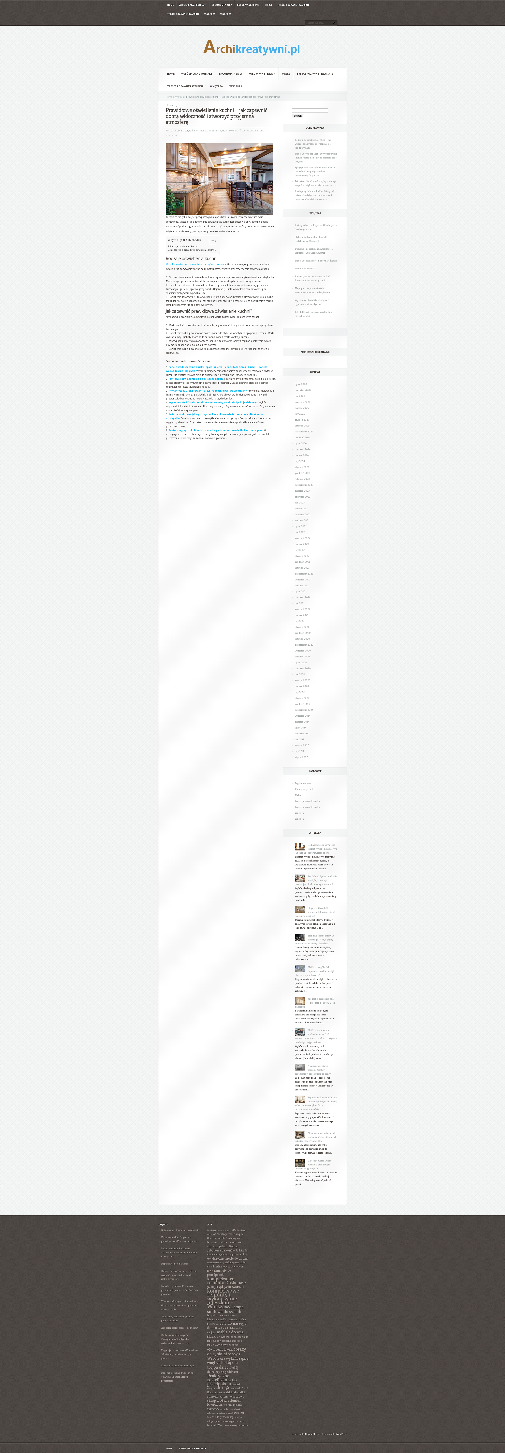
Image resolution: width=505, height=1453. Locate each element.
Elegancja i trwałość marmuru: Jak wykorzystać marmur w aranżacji (315, 912)
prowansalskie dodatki (229, 1392)
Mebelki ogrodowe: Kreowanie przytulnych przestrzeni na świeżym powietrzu (179, 1290)
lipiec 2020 (301, 662)
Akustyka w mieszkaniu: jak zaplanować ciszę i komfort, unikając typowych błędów (316, 1137)
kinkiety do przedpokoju (219, 1272)
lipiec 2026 (301, 384)
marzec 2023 (302, 508)
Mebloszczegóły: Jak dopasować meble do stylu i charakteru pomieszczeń (315, 971)
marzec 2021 (301, 615)
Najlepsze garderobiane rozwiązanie (180, 1230)
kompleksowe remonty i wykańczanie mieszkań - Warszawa (223, 1298)
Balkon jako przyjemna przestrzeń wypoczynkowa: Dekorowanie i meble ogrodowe (178, 1275)
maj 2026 (300, 396)
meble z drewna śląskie (225, 1334)
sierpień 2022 (302, 520)
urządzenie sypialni (226, 1413)
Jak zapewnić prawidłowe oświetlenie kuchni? (193, 250)
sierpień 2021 (302, 585)
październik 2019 (304, 710)
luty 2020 (300, 692)
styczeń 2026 (302, 419)
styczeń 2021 (302, 627)
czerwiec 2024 (302, 449)
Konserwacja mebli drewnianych (177, 1365)
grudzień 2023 (302, 473)
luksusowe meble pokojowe (222, 1319)
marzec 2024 (302, 455)
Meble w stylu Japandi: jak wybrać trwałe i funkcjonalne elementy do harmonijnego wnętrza (316, 157)
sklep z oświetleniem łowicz (225, 1402)
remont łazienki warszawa (225, 1396)
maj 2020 (300, 674)
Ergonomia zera (222, 5)
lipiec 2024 (301, 443)
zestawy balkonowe (239, 1425)
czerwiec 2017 (302, 733)
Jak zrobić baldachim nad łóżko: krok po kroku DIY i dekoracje (315, 1002)
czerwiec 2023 (302, 496)
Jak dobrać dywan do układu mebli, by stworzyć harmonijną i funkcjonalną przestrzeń (316, 880)
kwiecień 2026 (302, 402)
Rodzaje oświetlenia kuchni (184, 246)
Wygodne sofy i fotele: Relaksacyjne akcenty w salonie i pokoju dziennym (213, 402)
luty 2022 (300, 550)
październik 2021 (304, 573)
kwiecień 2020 (302, 680)
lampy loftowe (215, 1315)
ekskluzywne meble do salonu (227, 1258)
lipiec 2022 (301, 526)
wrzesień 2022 (303, 514)
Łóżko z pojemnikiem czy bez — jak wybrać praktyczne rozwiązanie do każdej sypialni (313, 143)
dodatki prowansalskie (235, 1254)
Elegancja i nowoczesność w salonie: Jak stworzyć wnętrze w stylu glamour (180, 1354)
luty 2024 (300, 461)
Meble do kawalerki (305, 268)
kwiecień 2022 (302, 538)
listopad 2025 (302, 425)
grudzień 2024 (302, 437)
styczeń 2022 (302, 556)
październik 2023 (304, 485)
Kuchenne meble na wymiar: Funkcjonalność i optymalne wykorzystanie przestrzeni (175, 1339)
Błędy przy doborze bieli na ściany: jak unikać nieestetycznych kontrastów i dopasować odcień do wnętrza (315, 195)
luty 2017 (299, 751)
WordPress (341, 1434)
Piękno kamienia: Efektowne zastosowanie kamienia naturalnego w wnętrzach (179, 1252)
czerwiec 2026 (303, 390)
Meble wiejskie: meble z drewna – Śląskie (316, 260)
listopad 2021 (302, 567)
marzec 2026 (302, 408)
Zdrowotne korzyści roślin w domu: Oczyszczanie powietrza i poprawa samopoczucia (179, 1305)
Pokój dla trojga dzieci (222, 1365)
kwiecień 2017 (302, 745)
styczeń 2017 (302, 757)
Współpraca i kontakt (193, 5)
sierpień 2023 (302, 490)
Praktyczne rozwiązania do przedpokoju (222, 1380)
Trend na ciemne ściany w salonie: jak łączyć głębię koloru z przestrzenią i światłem (314, 939)
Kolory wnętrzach (248, 5)
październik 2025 (304, 431)
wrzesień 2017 (302, 715)
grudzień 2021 (302, 561)
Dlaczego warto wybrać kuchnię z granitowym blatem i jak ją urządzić (313, 1164)
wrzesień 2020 (303, 650)
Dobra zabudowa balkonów (222, 1248)
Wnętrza (209, 14)
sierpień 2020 (302, 656)
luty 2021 (299, 621)
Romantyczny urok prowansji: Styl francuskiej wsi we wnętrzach (208, 390)
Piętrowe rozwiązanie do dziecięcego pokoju (196, 379)
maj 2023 (300, 502)
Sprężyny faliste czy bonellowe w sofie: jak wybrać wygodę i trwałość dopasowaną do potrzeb (315, 171)
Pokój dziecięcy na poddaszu (222, 1370)
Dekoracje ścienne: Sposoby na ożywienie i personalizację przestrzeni (177, 1376)
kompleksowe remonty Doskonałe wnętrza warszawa (226, 1283)
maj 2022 (300, 532)
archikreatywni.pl (186, 130)
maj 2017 (299, 739)
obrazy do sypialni (226, 1351)
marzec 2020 (302, 686)
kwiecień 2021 (302, 609)
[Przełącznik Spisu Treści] (211, 241)
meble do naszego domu (227, 1325)
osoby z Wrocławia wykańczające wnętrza (228, 1358)
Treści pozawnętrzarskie (293, 5)
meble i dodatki (226, 1328)
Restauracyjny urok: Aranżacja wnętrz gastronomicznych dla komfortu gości (216, 430)
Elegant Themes (313, 1434)
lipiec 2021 (300, 591)
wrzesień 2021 (302, 579)
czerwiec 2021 (302, 597)
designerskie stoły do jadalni (224, 1244)
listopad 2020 (302, 638)
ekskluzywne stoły (215, 1262)
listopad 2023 (302, 479)
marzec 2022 (302, 544)
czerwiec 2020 (303, 668)
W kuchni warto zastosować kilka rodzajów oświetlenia (196, 264)
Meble (268, 5)
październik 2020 (304, 644)
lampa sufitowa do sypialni (225, 1309)
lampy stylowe (230, 1315)
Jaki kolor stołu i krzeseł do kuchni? (179, 1327)
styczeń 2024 (302, 467)
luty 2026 (300, 413)
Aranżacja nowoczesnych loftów (222, 1230)
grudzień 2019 (302, 704)
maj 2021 (299, 603)
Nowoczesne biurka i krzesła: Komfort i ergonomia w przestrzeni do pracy (313, 1069)
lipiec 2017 (300, 727)
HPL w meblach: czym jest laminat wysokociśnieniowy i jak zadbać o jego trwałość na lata (316, 848)
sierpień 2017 (302, 721)
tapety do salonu (227, 1409)
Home (170, 5)
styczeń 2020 (302, 698)
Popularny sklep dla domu (174, 1263)
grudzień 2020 (303, 633)
